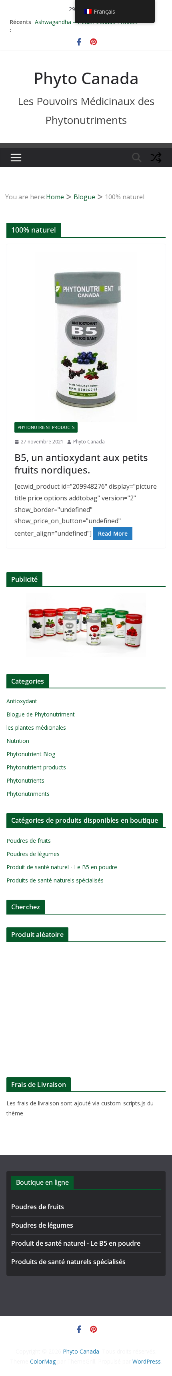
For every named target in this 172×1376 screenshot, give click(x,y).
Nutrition (17, 741)
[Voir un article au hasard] (156, 157)
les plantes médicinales (36, 727)
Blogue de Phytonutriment (40, 714)
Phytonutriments (28, 793)
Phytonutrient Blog (30, 754)
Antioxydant (21, 701)
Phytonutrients (25, 780)
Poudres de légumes (33, 854)
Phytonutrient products (46, 427)
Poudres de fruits (28, 840)
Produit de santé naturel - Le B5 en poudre (61, 867)
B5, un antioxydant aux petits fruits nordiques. (81, 463)
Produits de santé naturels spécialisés (55, 880)
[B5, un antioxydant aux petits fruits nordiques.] (86, 337)
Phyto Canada (86, 78)
